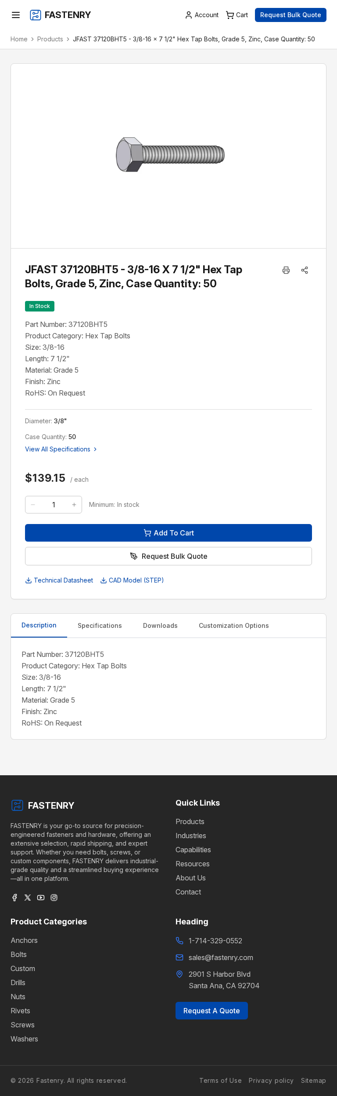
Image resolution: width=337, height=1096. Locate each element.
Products (50, 39)
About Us (191, 877)
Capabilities (193, 849)
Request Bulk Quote (290, 14)
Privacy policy (271, 1080)
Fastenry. (49, 1080)
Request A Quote (211, 1010)
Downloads (160, 625)
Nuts (18, 996)
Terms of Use (220, 1080)
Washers (24, 1038)
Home (19, 39)
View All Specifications (57, 449)
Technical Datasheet (63, 580)
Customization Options (234, 625)
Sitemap (313, 1080)
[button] (304, 270)
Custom (23, 968)
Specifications (100, 625)
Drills (18, 982)
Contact (188, 891)
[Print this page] (286, 270)
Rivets (20, 1010)
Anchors (24, 940)
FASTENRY (51, 805)
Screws (23, 1024)
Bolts (19, 954)
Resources (193, 863)
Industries (191, 835)
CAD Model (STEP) (136, 580)
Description (39, 625)
